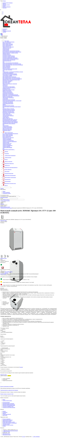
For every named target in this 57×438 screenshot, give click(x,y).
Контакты (4, 7)
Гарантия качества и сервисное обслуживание (9, 390)
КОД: (1, 259)
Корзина (2, 206)
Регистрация (5, 197)
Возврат (4, 5)
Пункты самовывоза (6, 6)
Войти (1, 197)
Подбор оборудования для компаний (10, 422)
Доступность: (3, 262)
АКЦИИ (4, 31)
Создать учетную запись (5, 200)
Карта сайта (5, 415)
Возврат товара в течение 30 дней (6, 393)
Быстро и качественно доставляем (6, 386)
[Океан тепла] (15, 27)
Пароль (1, 199)
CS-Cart (23, 436)
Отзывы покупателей (7, 30)
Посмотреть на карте (7, 434)
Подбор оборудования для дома (9, 421)
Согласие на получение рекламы (9, 407)
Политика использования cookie (9, 405)
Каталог (4, 411)
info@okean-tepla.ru (6, 433)
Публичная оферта (6, 402)
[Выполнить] (19, 196)
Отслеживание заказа (4, 196)
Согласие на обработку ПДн (8, 406)
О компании (5, 28)
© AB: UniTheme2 (36, 436)
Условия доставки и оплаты (8, 424)
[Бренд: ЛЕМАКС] (2, 268)
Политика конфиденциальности (9, 404)
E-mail (1, 198)
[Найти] (11, 187)
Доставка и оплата (6, 4)
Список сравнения (6, 192)
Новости (4, 29)
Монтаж (4, 3)
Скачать (21, 367)
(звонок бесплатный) (10, 430)
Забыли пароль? (6, 199)
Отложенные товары (7, 193)
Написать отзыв (3, 220)
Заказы (4, 191)
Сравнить (6, 272)
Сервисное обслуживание (8, 2)
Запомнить (4, 201)
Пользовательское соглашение (8, 403)
